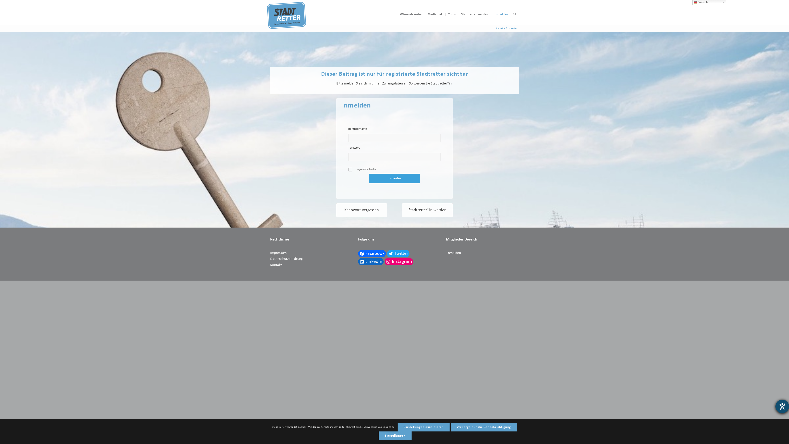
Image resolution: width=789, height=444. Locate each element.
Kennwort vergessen (361, 210)
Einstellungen (395, 435)
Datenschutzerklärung (286, 259)
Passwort (354, 147)
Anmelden (453, 253)
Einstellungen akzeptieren (424, 427)
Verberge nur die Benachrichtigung (484, 427)
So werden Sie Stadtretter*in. (431, 84)
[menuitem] (411, 14)
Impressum (278, 253)
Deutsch (702, 2)
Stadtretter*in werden (427, 210)
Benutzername (357, 129)
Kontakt (276, 265)
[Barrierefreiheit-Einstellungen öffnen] (782, 406)
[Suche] (515, 14)
